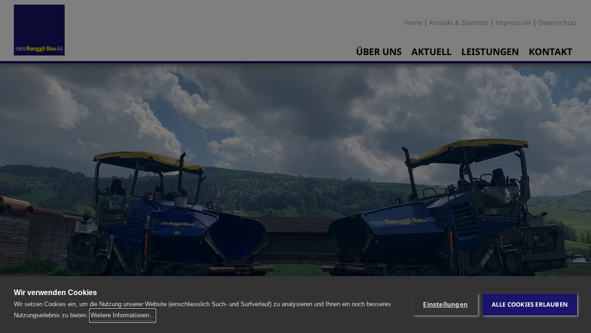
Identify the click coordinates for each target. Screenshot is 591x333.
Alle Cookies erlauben (530, 304)
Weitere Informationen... (122, 315)
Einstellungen (445, 304)
